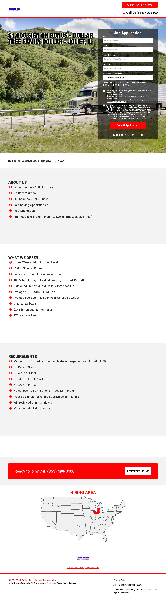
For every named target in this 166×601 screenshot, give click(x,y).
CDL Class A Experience (112, 74)
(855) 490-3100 (142, 13)
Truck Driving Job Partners (116, 102)
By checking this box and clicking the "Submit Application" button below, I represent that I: (128, 96)
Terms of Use (142, 96)
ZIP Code (106, 64)
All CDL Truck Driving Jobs (21, 580)
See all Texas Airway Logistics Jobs (83, 567)
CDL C (126, 85)
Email (105, 46)
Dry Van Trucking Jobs (45, 580)
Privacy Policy (112, 98)
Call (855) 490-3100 (57, 471)
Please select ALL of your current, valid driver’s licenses (125, 82)
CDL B (116, 85)
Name (105, 36)
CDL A (106, 85)
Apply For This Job (140, 4)
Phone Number (109, 55)
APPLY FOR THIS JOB (138, 471)
